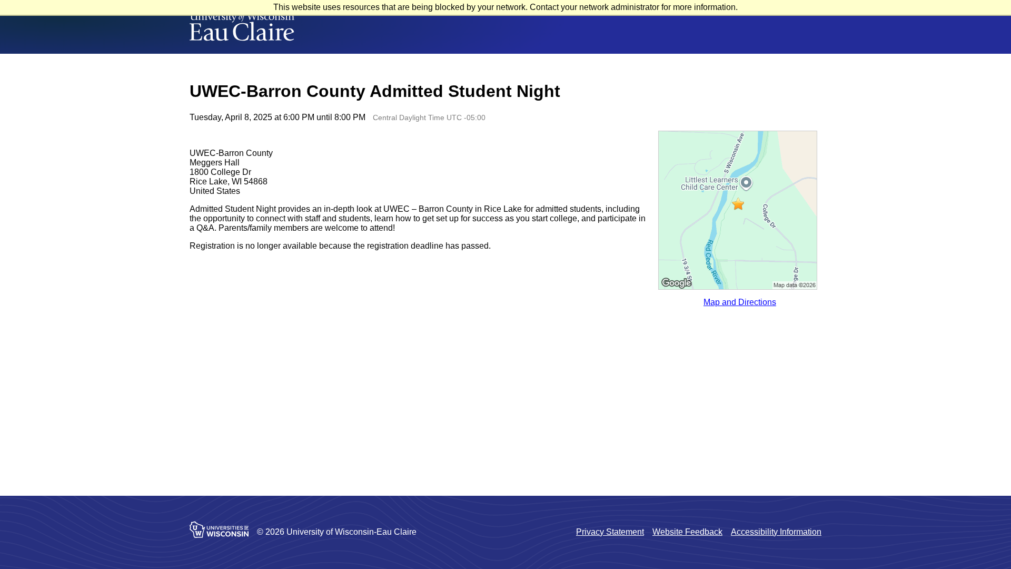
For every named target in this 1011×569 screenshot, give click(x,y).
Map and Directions (739, 302)
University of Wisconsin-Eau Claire (242, 26)
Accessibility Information (776, 531)
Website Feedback (687, 531)
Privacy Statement (610, 531)
